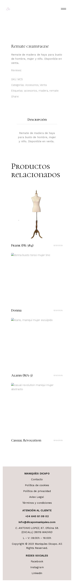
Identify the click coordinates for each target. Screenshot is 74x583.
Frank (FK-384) (22, 245)
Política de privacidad (37, 491)
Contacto (37, 479)
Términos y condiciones (37, 502)
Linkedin (37, 573)
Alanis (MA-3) (22, 375)
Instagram (37, 567)
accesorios (30, 90)
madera (43, 90)
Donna (16, 310)
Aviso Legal (37, 497)
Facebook (37, 561)
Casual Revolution (26, 440)
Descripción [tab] (37, 120)
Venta (43, 85)
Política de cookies (37, 485)
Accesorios (32, 85)
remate (54, 90)
